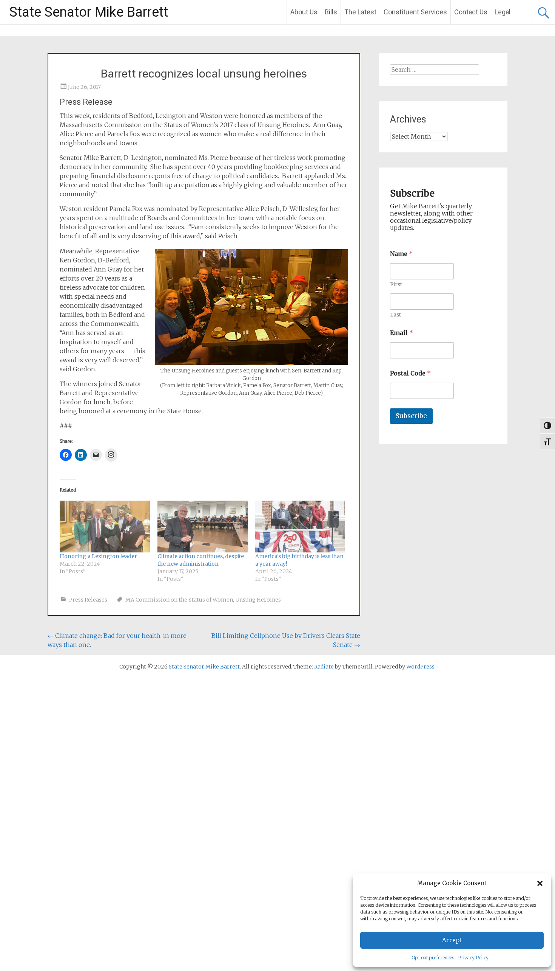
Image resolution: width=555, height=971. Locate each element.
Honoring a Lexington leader (98, 556)
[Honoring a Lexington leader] (105, 526)
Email (401, 333)
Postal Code (410, 373)
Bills (331, 12)
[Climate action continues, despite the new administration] (202, 526)
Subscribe (411, 416)
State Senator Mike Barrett (88, 12)
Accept (452, 940)
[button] (540, 883)
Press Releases (88, 599)
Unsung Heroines (258, 599)
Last (395, 315)
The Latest (360, 12)
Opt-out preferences (433, 957)
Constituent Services (415, 12)
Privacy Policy (473, 957)
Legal (502, 12)
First (396, 284)
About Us (304, 12)
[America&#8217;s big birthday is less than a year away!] (300, 526)
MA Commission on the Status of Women (179, 599)
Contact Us (470, 12)
